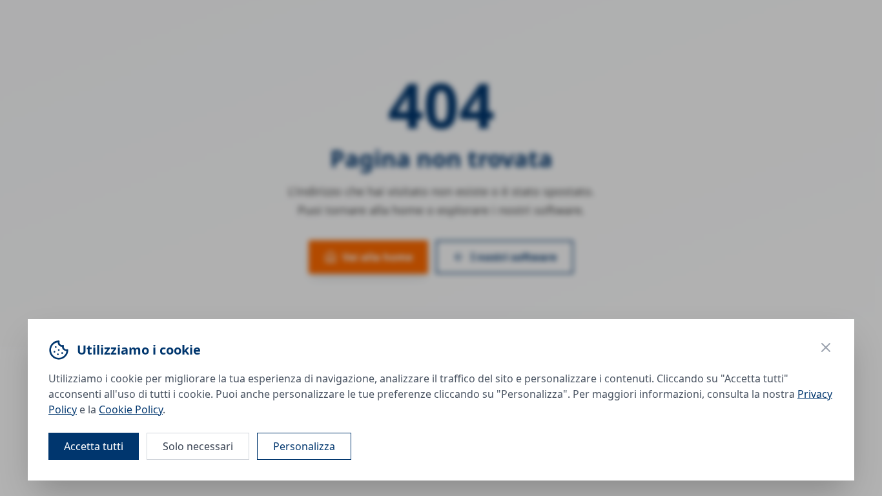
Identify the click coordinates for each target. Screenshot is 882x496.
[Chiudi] (826, 347)
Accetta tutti (93, 446)
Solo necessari (198, 446)
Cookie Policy (131, 409)
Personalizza (304, 446)
